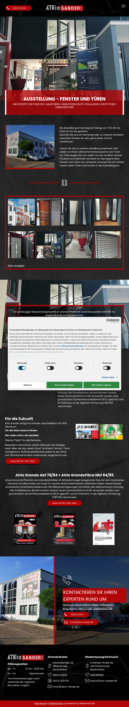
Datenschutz (28, 356)
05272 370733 (61, 680)
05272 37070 (60, 674)
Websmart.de (86, 703)
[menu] (123, 6)
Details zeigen (108, 377)
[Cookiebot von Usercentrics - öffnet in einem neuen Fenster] (108, 320)
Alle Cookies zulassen (101, 385)
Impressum (15, 356)
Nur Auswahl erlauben (64, 385)
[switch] (50, 368)
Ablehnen (27, 385)
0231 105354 (97, 674)
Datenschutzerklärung (72, 346)
